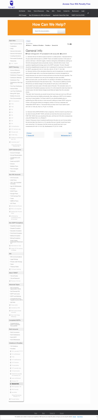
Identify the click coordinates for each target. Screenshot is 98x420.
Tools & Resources (39, 11)
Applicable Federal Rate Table (61, 15)
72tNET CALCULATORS (78, 15)
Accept (74, 416)
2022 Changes (22, 15)
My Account (75, 11)
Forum (59, 11)
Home (29, 11)
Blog (48, 11)
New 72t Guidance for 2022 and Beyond (39, 15)
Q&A (53, 11)
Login (82, 11)
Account (62, 413)
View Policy (80, 416)
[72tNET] (11, 4)
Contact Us (66, 11)
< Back (28, 41)
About (43, 413)
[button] (88, 13)
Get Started (22, 11)
